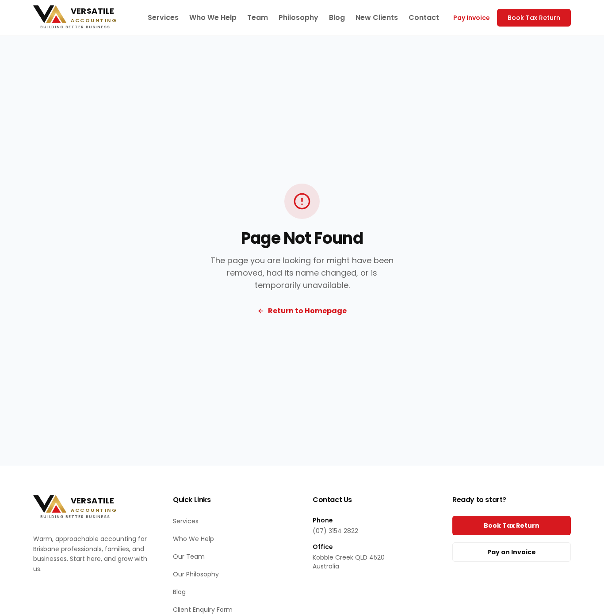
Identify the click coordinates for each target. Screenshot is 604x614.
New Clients (377, 17)
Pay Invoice (471, 17)
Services (163, 17)
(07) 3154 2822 (335, 530)
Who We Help (213, 17)
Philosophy (298, 17)
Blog (337, 17)
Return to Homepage (307, 311)
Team (257, 17)
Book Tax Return (534, 17)
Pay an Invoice (511, 552)
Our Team (189, 556)
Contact (424, 17)
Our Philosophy (196, 574)
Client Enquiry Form (203, 609)
